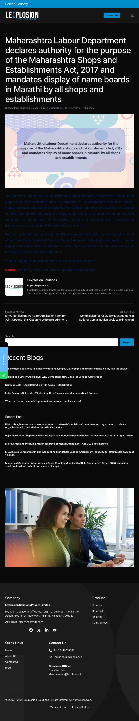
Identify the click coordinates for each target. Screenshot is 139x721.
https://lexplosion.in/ (38, 285)
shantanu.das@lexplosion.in (65, 674)
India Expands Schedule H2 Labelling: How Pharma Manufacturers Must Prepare (51, 393)
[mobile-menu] (130, 15)
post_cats (74, 108)
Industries (57, 108)
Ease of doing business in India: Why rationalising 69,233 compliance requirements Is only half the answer (66, 368)
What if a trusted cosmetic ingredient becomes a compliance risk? (43, 401)
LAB (65, 108)
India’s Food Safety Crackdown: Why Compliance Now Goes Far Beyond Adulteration (54, 376)
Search (9, 336)
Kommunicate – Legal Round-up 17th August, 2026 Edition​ (39, 384)
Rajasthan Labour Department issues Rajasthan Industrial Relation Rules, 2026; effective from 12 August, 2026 (69, 435)
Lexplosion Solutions (17, 108)
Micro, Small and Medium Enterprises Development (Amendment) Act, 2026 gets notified (56, 443)
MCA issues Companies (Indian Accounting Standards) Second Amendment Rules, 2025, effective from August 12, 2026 (69, 453)
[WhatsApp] (4, 375)
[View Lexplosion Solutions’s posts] (14, 287)
